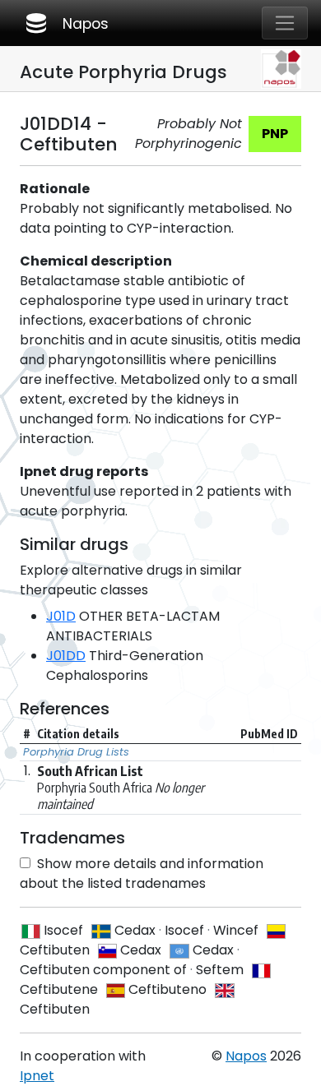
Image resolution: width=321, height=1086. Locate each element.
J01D (61, 616)
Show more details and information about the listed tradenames (141, 873)
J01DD (66, 655)
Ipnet (37, 1075)
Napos (66, 23)
